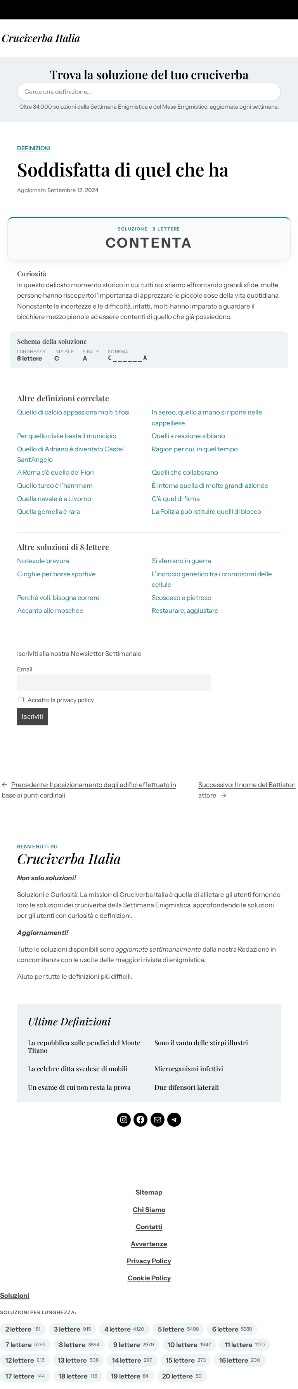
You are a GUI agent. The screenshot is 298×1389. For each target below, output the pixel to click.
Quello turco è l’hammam (55, 485)
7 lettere (18, 1345)
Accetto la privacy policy (60, 700)
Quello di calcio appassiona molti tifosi (73, 412)
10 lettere (183, 1345)
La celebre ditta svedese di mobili (78, 1069)
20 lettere (177, 1376)
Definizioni (33, 148)
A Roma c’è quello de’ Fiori (55, 472)
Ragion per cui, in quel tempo (195, 449)
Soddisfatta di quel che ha (123, 169)
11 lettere (239, 1345)
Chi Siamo (149, 1210)
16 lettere (233, 1360)
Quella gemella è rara (48, 511)
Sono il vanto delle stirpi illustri (201, 1043)
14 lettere (126, 1360)
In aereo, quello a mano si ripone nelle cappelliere (207, 417)
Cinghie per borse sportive (56, 574)
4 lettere (117, 1329)
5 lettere (171, 1329)
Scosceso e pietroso (181, 598)
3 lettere (67, 1329)
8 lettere (72, 1345)
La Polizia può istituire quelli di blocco (206, 511)
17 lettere (20, 1376)
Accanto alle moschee (50, 610)
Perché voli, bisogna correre (58, 598)
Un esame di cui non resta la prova (79, 1087)
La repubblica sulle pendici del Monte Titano (84, 1046)
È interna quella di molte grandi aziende (210, 485)
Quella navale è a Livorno (54, 499)
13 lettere (72, 1360)
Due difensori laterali (186, 1087)
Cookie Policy (149, 1278)
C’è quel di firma (176, 499)
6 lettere (225, 1329)
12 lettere (19, 1360)
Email (25, 669)
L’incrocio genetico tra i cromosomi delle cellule (212, 579)
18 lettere (73, 1376)
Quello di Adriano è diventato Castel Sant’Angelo (70, 454)
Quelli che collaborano (185, 472)
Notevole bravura (43, 561)
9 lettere (126, 1345)
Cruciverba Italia (41, 38)
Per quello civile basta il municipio (66, 436)
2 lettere (18, 1329)
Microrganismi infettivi (188, 1069)
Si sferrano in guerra (181, 561)
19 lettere (125, 1376)
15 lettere (180, 1360)
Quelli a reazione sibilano (188, 436)
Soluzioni (14, 1295)
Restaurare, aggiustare (185, 610)
